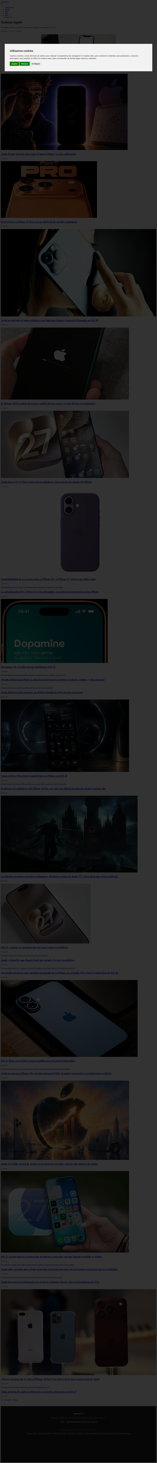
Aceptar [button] (14, 64)
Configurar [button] (36, 64)
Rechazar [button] (24, 64)
